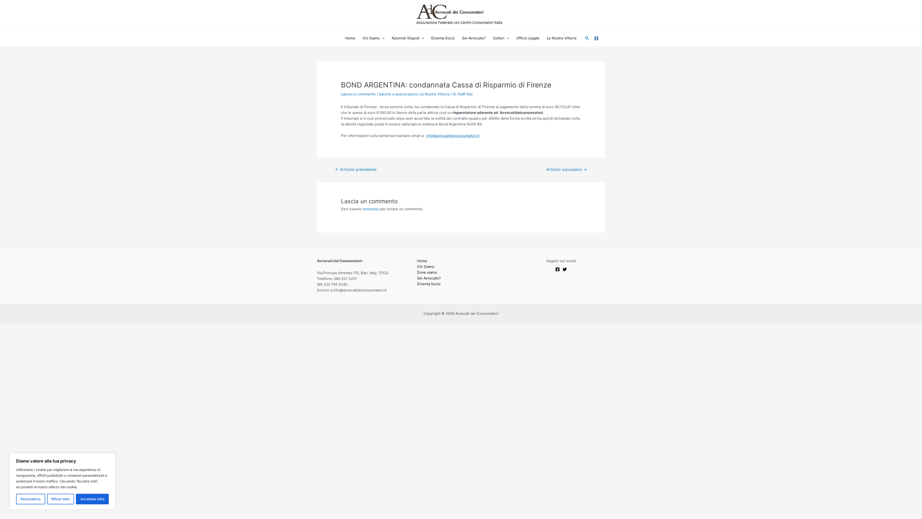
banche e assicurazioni (398, 94)
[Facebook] (596, 38)
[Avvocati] (557, 269)
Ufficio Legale (528, 38)
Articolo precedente (355, 169)
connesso (370, 209)
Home (350, 38)
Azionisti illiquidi (405, 38)
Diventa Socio (443, 38)
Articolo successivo (566, 169)
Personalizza (30, 499)
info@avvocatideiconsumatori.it (452, 135)
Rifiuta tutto (60, 499)
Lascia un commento (358, 94)
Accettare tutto (92, 499)
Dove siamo (427, 272)
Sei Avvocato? (474, 38)
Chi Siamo (371, 38)
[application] (382, 38)
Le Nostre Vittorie (562, 38)
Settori (498, 38)
